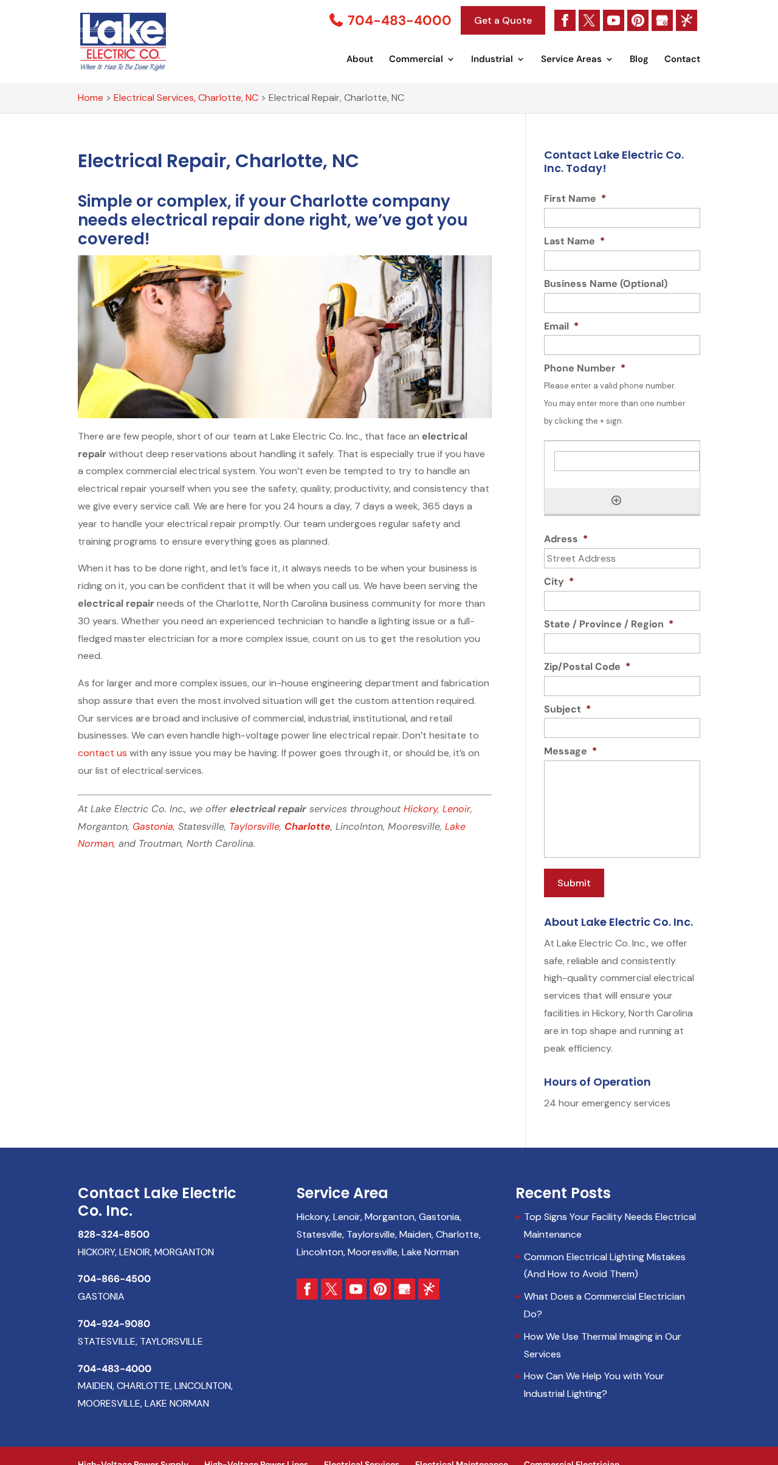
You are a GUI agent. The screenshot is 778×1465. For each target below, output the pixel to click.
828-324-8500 (114, 1234)
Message (570, 751)
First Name (575, 199)
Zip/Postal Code (587, 667)
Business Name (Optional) (605, 284)
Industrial (492, 60)
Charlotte (307, 826)
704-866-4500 (114, 1278)
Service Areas (571, 60)
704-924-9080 (114, 1323)
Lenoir (456, 808)
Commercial (416, 60)
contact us (102, 752)
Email (561, 326)
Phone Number (584, 368)
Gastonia (153, 826)
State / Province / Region (608, 624)
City (559, 582)
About (359, 60)
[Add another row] (616, 500)
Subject (567, 709)
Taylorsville (254, 826)
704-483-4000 (398, 20)
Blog (639, 60)
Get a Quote (503, 20)
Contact (682, 60)
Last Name (574, 241)
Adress (566, 539)
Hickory (421, 808)
